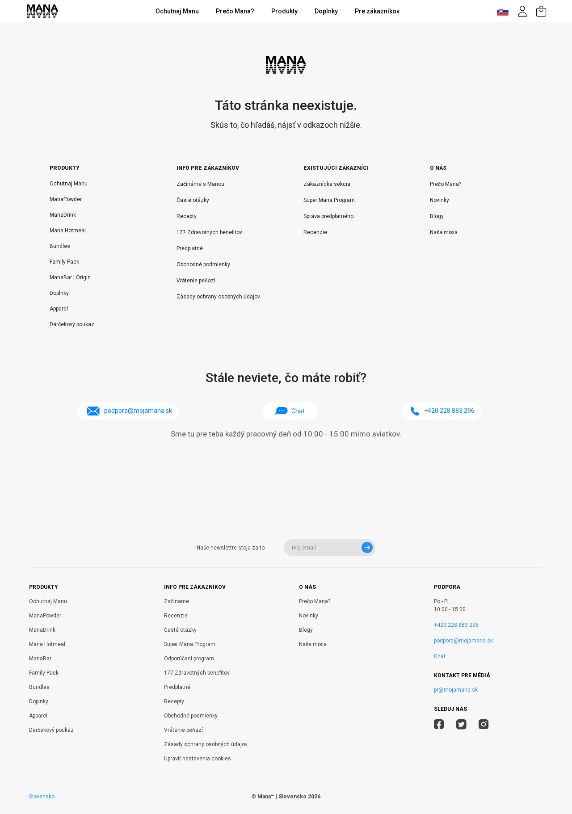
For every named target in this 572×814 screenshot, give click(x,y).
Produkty (284, 11)
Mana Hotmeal (68, 230)
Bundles (60, 246)
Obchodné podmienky (203, 264)
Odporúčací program (189, 658)
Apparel (59, 309)
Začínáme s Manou (200, 184)
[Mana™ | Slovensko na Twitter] (461, 725)
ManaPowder (66, 199)
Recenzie (315, 232)
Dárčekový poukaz (72, 324)
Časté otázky (193, 200)
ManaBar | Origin (70, 277)
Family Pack (65, 262)
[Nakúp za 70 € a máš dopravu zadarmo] (541, 11)
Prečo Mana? (235, 11)
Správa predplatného (328, 216)
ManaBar (40, 658)
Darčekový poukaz (51, 730)
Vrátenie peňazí (196, 280)
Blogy (437, 216)
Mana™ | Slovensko (282, 796)
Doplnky (326, 11)
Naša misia (444, 232)
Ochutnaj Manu (177, 11)
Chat (298, 411)
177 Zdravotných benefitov (209, 232)
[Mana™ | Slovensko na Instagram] (484, 725)
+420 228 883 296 (456, 625)
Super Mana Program (329, 200)
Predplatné (190, 248)
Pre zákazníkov (377, 11)
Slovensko (42, 796)
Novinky (439, 200)
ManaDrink (63, 215)
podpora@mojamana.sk (463, 641)
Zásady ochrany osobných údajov (218, 297)
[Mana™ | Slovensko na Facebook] (439, 725)
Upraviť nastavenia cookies (197, 758)
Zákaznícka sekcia (326, 184)
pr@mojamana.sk (456, 690)
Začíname (176, 601)
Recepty (187, 216)
